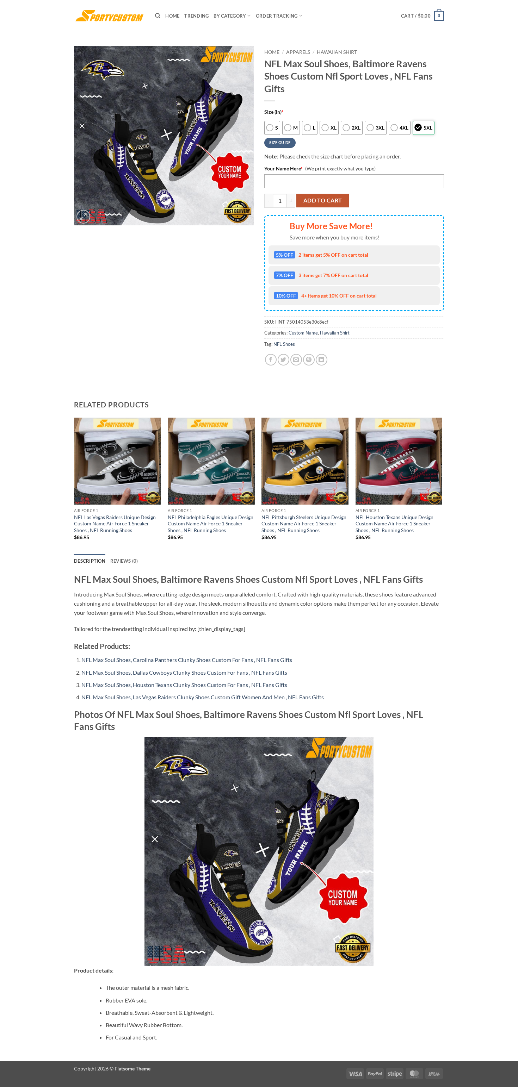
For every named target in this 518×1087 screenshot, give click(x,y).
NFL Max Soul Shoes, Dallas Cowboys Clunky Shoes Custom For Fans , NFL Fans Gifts (184, 672)
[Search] (157, 16)
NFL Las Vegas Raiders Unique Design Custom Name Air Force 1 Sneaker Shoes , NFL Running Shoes (115, 523)
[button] (422, 16)
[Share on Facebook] (271, 360)
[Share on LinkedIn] (321, 360)
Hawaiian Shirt (337, 52)
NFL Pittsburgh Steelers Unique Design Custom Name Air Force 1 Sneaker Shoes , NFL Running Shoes (303, 523)
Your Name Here (283, 168)
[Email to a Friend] (296, 360)
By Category (230, 16)
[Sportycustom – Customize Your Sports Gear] (109, 16)
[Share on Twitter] (283, 360)
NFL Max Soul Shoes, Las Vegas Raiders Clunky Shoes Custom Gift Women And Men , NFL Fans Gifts (202, 697)
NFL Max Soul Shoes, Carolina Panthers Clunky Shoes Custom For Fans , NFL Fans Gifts (186, 659)
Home (172, 16)
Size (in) (274, 112)
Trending (196, 16)
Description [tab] (89, 561)
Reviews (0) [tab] (124, 561)
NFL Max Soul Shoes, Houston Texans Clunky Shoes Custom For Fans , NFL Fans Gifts (184, 684)
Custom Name (303, 333)
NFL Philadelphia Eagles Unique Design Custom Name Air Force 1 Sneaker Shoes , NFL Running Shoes (210, 523)
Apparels (298, 52)
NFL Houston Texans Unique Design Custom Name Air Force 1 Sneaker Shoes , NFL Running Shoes (394, 523)
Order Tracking (277, 16)
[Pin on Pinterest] (309, 360)
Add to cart (322, 200)
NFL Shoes (284, 344)
